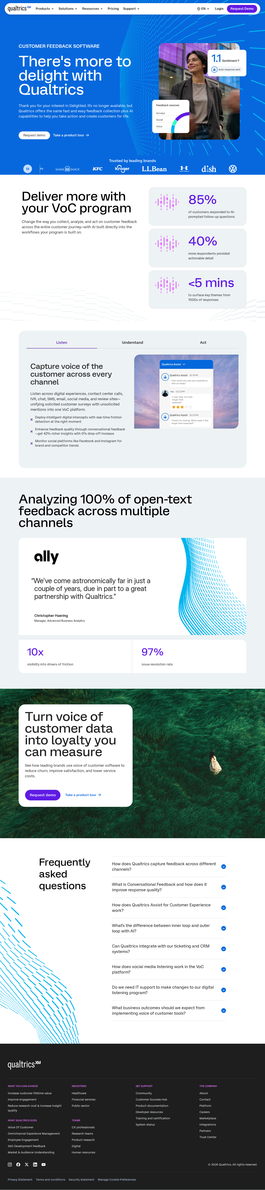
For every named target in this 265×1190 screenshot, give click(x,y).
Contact (205, 1099)
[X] (27, 1164)
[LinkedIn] (35, 1164)
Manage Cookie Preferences (117, 1179)
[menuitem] (45, 9)
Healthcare (79, 1093)
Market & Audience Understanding (31, 1152)
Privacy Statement (20, 1179)
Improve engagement (22, 1099)
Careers (204, 1112)
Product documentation (152, 1105)
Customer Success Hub (151, 1099)
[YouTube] (44, 1164)
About (203, 1093)
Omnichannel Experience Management (34, 1133)
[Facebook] (18, 1164)
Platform (205, 1105)
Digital (76, 1146)
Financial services (83, 1099)
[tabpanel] (132, 407)
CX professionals (83, 1127)
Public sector (80, 1105)
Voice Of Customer (20, 1127)
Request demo (34, 135)
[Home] (19, 8)
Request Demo (242, 9)
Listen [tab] (61, 342)
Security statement (81, 1179)
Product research (83, 1139)
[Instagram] (10, 1164)
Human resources (83, 1152)
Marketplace (207, 1118)
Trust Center (207, 1137)
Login (219, 9)
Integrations (207, 1124)
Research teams (82, 1133)
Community (144, 1093)
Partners (205, 1130)
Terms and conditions (50, 1179)
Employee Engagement (23, 1139)
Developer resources (149, 1112)
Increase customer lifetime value (30, 1093)
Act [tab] (203, 342)
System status (145, 1124)
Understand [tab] (132, 342)
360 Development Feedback (27, 1146)
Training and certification (153, 1118)
